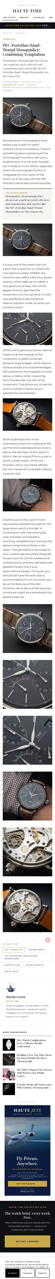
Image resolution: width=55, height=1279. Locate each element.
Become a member (27, 1241)
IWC (43, 178)
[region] (27, 1278)
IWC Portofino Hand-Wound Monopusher (21, 957)
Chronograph (36, 950)
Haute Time (8, 33)
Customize (27, 1273)
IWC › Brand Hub (14, 950)
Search (34, 5)
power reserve (34, 965)
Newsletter (23, 5)
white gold (11, 972)
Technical (39, 18)
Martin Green (12, 82)
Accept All (12, 1273)
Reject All (42, 1273)
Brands (24, 18)
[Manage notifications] (47, 939)
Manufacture (12, 965)
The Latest (9, 18)
